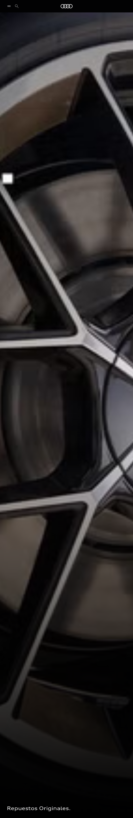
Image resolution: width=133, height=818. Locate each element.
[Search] (17, 6)
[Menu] (10, 6)
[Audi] (67, 6)
